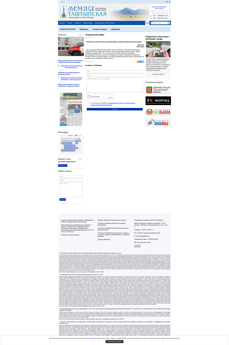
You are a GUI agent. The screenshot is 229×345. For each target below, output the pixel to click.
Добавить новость (158, 74)
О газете (69, 23)
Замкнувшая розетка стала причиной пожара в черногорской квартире (70, 61)
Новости (62, 23)
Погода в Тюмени (159, 8)
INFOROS (151, 239)
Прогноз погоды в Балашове (159, 6)
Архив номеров (88, 23)
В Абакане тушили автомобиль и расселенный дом (69, 73)
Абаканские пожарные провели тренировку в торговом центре (68, 85)
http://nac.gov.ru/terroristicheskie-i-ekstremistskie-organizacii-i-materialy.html (88, 319)
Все (80, 35)
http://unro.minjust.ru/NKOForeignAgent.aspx (79, 306)
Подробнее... (63, 165)
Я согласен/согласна (114, 341)
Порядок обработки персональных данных (112, 220)
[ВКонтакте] (140, 62)
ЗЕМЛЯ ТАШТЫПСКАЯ (67, 29)
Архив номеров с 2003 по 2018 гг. (105, 23)
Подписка (78, 23)
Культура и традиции (100, 29)
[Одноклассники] (138, 62)
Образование (115, 29)
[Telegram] (143, 62)
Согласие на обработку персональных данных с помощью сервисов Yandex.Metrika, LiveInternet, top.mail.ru (114, 234)
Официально (84, 29)
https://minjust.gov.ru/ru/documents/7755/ (78, 272)
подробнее (91, 338)
